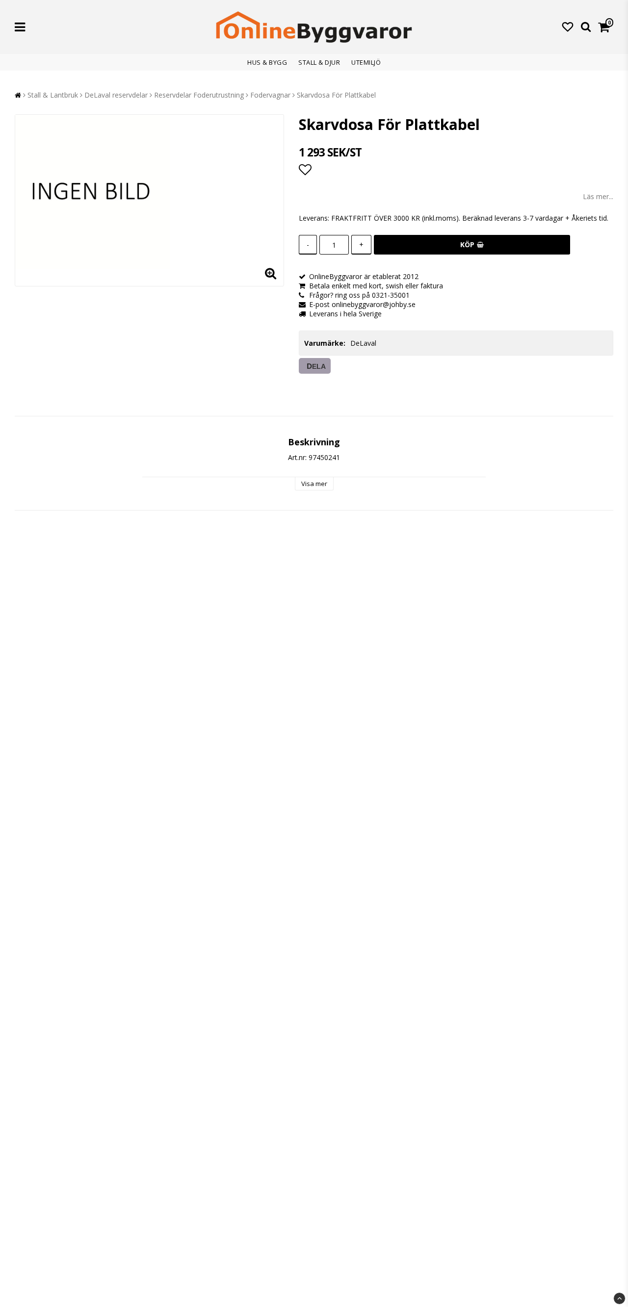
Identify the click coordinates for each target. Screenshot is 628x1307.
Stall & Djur (319, 62)
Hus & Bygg (267, 62)
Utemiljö (366, 62)
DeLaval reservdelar (116, 95)
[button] (567, 26)
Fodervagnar (270, 95)
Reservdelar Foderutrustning (199, 95)
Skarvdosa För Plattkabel (336, 95)
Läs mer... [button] (598, 196)
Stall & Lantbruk (52, 95)
